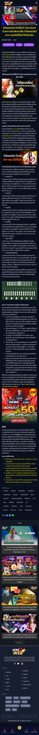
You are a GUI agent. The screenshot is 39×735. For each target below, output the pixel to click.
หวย (7, 676)
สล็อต (7, 683)
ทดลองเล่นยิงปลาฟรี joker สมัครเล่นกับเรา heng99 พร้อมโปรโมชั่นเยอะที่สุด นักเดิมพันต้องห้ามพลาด (21, 469)
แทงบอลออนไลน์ (25, 698)
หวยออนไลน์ (20, 502)
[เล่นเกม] (19, 728)
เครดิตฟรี (5, 386)
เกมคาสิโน (10, 59)
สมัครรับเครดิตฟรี (8, 45)
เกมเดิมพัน (19, 102)
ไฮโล (17, 118)
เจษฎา (21, 506)
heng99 (27, 384)
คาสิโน (7, 679)
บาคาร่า (8, 686)
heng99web (6, 495)
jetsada (15, 495)
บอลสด (25, 678)
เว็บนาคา (5, 510)
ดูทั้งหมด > (19, 642)
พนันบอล (25, 674)
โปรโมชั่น (25, 671)
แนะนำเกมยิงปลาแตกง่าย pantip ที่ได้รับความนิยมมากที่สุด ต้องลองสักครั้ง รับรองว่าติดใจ (20, 465)
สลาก (4, 502)
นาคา (34, 498)
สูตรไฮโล (11, 502)
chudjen (5, 491)
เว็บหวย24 (13, 510)
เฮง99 (20, 510)
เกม (21, 52)
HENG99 (8, 672)
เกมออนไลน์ (15, 129)
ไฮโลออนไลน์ (8, 102)
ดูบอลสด (19, 45)
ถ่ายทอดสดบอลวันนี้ (16, 498)
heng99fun (31, 491)
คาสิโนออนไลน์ (8, 54)
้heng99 (13, 491)
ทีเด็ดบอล (27, 498)
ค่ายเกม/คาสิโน (27, 685)
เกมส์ (14, 40)
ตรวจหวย (6, 498)
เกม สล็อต (6, 506)
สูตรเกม (25, 688)
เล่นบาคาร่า (29, 506)
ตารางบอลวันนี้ (25, 706)
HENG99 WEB (6, 40)
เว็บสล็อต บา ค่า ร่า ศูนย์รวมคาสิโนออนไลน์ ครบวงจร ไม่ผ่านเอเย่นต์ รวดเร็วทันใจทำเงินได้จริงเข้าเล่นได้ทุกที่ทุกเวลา (21, 475)
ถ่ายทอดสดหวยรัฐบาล (12, 706)
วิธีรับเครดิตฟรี (28, 45)
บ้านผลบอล (26, 681)
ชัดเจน (32, 495)
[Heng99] (15, 3)
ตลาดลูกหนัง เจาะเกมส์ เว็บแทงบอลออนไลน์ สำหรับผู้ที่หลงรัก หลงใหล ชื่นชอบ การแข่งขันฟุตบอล (21, 481)
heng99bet (27, 149)
